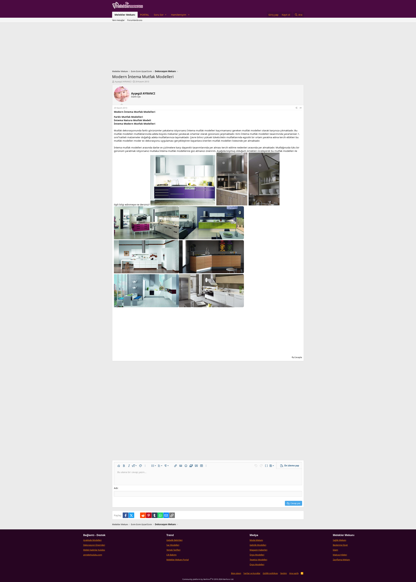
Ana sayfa (294, 573)
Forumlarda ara (134, 20)
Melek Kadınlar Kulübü (94, 549)
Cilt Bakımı (171, 554)
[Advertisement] (208, 47)
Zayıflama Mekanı (341, 559)
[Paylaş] (296, 108)
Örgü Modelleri (257, 554)
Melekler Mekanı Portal (177, 559)
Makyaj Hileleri (340, 554)
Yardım (283, 573)
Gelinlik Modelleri (258, 545)
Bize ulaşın (236, 573)
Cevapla (298, 357)
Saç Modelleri (172, 545)
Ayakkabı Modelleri (92, 540)
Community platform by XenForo (208, 579)
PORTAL (144, 14)
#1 (301, 108)
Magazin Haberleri (258, 549)
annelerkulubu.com (92, 554)
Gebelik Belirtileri (174, 540)
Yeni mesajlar (118, 20)
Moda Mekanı (256, 540)
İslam (335, 549)
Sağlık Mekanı (339, 540)
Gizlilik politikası (270, 573)
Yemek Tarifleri (173, 549)
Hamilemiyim (178, 14)
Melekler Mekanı (125, 14)
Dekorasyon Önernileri (94, 545)
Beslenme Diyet (340, 545)
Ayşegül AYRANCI (123, 81)
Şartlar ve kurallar (251, 573)
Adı (116, 488)
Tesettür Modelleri (258, 559)
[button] (160, 15)
